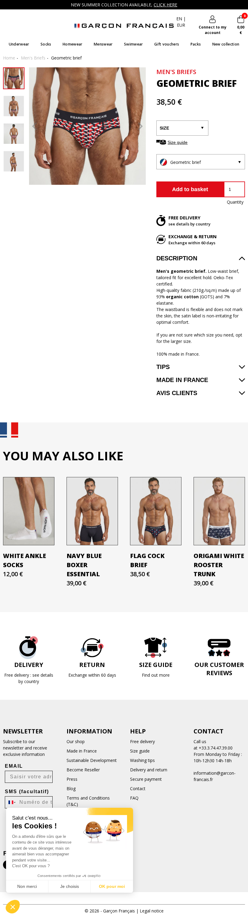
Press (72, 779)
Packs (196, 44)
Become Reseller (83, 770)
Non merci (27, 886)
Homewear (73, 44)
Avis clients (176, 393)
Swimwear (133, 44)
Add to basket (190, 189)
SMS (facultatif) (27, 791)
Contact (137, 788)
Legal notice (152, 911)
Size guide (178, 142)
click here (165, 5)
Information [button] (89, 731)
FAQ (134, 798)
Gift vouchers (166, 44)
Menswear (103, 44)
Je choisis (69, 886)
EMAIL (14, 766)
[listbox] (200, 162)
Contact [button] (209, 731)
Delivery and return (148, 770)
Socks (46, 44)
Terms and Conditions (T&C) (88, 801)
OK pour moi (112, 886)
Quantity (235, 202)
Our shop (76, 741)
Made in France (182, 380)
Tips (163, 367)
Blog (71, 788)
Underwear (19, 44)
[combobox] (10, 802)
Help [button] (138, 731)
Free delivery (142, 741)
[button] (12, 906)
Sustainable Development (92, 760)
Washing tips (142, 760)
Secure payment (146, 779)
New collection (226, 44)
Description (176, 258)
